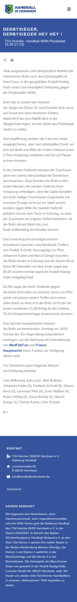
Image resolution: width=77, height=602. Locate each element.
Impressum (14, 489)
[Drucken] (14, 60)
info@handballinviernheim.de (31, 476)
